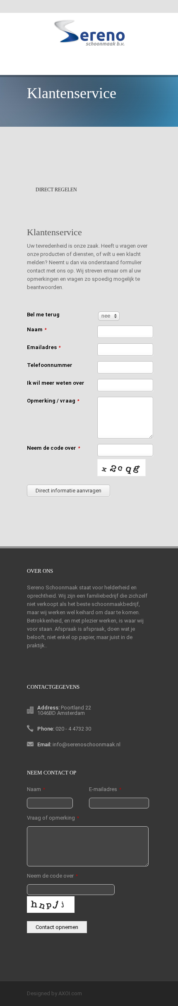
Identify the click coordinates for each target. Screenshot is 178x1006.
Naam (37, 329)
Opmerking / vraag (53, 401)
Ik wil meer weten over (55, 383)
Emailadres (44, 347)
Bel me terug (43, 314)
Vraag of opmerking (53, 818)
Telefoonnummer (49, 365)
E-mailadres (105, 789)
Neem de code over (53, 448)
